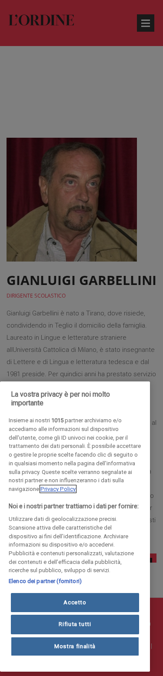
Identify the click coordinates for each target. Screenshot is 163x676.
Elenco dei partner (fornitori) (45, 581)
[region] (75, 526)
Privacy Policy (58, 489)
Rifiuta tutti (75, 624)
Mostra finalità (75, 646)
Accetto (74, 602)
